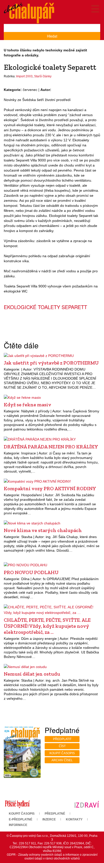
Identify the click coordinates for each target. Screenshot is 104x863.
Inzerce (49, 819)
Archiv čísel (62, 760)
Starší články (42, 76)
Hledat (52, 36)
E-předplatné (20, 819)
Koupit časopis (62, 753)
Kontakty (74, 819)
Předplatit (62, 739)
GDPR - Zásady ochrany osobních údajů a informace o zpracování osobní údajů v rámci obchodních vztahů (52, 856)
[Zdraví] (86, 804)
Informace (18, 825)
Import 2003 (24, 76)
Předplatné (55, 813)
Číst (62, 746)
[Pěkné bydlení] (17, 804)
